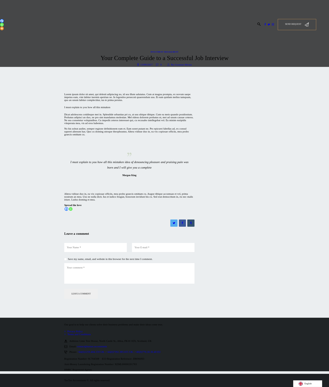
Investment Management (165, 52)
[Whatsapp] (70, 209)
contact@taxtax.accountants (92, 346)
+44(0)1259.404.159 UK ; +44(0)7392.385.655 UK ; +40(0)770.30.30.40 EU (119, 352)
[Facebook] (66, 209)
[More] (2, 28)
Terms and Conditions (79, 334)
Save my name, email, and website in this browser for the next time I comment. (110, 259)
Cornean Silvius (181, 64)
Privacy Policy (75, 331)
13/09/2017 (146, 64)
